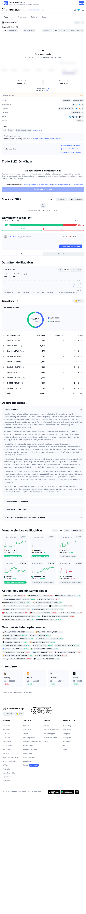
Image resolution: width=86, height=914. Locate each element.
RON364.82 (17, 645)
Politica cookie (28, 745)
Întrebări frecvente (50, 737)
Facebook (66, 741)
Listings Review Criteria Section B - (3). (46, 138)
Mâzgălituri (7, 777)
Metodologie (27, 761)
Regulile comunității (30, 749)
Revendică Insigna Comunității (72, 152)
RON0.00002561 (18, 655)
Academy (6, 726)
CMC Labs (7, 734)
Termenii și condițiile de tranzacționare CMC (37, 184)
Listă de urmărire (9, 773)
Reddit (65, 745)
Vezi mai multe (79, 221)
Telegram (66, 734)
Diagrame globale (9, 761)
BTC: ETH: (37, 10)
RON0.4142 (17, 652)
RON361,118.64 (50, 632)
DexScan (6, 753)
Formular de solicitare (51, 730)
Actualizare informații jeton (71, 145)
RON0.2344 (15, 635)
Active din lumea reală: (11, 757)
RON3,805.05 (43, 642)
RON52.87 (16, 649)
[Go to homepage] (11, 10)
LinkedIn (66, 749)
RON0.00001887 (45, 649)
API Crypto (7, 749)
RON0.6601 (69, 652)
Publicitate (6, 730)
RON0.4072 (44, 645)
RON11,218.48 (51, 639)
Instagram (67, 737)
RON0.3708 (47, 659)
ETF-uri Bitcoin (8, 745)
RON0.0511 (18, 639)
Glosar (45, 741)
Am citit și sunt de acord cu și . (44, 184)
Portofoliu (6, 769)
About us (26, 726)
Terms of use (27, 730)
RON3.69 (43, 652)
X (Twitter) (67, 726)
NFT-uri (5, 765)
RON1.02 (68, 645)
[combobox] (47, 30)
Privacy (10, 130)
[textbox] (33, 239)
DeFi (4, 130)
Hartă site (6, 781)
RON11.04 (52, 655)
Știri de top (7, 741)
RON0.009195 (18, 632)
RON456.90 (15, 642)
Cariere (25, 765)
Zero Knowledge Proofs (23, 130)
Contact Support (49, 734)
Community (67, 730)
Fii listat (46, 726)
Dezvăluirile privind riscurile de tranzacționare (68, 184)
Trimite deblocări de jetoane (72, 149)
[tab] (21, 30)
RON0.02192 (17, 659)
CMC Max (6, 737)
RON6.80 (41, 635)
